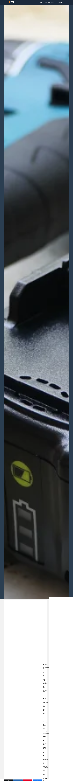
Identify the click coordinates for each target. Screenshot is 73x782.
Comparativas (47, 2)
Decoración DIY (60, 2)
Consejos (53, 2)
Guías (41, 2)
